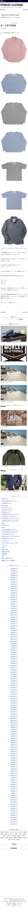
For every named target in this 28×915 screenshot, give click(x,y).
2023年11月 (13, 641)
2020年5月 (13, 733)
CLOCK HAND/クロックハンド (9, 501)
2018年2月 (13, 793)
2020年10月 (13, 722)
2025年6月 (13, 599)
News (3, 523)
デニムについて (5, 540)
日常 (3, 556)
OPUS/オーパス (5, 525)
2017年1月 (13, 821)
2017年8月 (13, 806)
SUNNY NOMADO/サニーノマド (10, 531)
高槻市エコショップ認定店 (8, 560)
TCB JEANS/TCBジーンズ (8, 534)
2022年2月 (13, 687)
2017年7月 (13, 808)
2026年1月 (13, 584)
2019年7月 (13, 755)
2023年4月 (13, 656)
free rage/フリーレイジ (7, 507)
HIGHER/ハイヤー (6, 512)
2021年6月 (13, 705)
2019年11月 (13, 747)
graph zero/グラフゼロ (7, 509)
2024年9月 (13, 619)
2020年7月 (13, 729)
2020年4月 (13, 736)
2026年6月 (13, 573)
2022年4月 (13, 683)
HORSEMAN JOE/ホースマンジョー (10, 514)
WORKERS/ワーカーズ (7, 538)
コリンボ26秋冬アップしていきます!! (9, 466)
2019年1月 (13, 769)
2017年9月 (13, 804)
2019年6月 (13, 758)
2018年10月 (13, 775)
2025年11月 (13, 588)
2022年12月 (13, 665)
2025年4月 (13, 603)
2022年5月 (13, 680)
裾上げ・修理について (7, 558)
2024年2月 (13, 634)
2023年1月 (13, 663)
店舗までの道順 (5, 551)
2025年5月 (13, 601)
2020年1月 (13, 742)
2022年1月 (13, 689)
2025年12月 (13, 586)
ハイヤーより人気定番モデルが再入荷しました (11, 342)
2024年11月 (13, 614)
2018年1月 (13, 795)
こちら (19, 904)
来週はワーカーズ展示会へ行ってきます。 (16, 405)
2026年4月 (13, 577)
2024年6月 (13, 625)
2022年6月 (13, 678)
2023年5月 (13, 654)
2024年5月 (13, 628)
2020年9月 (13, 725)
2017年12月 (13, 797)
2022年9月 (13, 672)
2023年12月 (13, 639)
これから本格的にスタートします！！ (9, 426)
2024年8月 (13, 621)
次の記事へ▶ (25, 9)
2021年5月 (13, 707)
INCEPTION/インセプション (8, 516)
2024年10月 (13, 617)
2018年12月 (13, 771)
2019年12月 (13, 744)
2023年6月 (13, 652)
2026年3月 (13, 579)
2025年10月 (13, 590)
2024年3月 (13, 632)
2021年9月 (13, 698)
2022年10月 (13, 669)
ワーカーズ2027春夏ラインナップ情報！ (15, 469)
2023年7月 (13, 650)
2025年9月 (13, 592)
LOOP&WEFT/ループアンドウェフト (11, 518)
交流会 (3, 547)
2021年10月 (13, 696)
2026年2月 (13, 581)
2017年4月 (13, 815)
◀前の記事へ (2, 9)
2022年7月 (13, 676)
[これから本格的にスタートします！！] (14, 410)
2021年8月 (13, 700)
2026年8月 (13, 568)
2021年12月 (13, 691)
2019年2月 (13, 766)
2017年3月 (13, 817)
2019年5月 (13, 760)
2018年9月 (13, 777)
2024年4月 (13, 630)
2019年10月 (13, 749)
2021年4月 (13, 709)
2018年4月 (13, 788)
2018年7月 (13, 782)
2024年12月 (13, 612)
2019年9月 (13, 751)
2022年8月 (13, 674)
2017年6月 (13, 810)
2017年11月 (13, 799)
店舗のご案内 (5, 549)
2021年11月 (13, 694)
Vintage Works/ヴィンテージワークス (10, 536)
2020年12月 (13, 718)
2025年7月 (13, 597)
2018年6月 (13, 784)
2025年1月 (13, 610)
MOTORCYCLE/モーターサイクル (10, 520)
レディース (4, 545)
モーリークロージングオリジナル (10, 542)
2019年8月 (13, 753)
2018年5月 (13, 786)
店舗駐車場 (4, 553)
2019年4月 (13, 762)
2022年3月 (13, 685)
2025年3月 (13, 606)
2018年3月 (13, 790)
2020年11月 (13, 720)
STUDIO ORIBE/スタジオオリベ (9, 529)
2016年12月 (13, 824)
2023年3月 (13, 658)
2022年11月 (13, 667)
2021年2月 (13, 713)
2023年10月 (13, 643)
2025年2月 (13, 608)
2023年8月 (13, 647)
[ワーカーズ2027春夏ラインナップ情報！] (3, 469)
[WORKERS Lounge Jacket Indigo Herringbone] (14, 475)
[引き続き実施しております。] (14, 366)
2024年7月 (13, 623)
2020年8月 (13, 727)
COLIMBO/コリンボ (6, 503)
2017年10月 (13, 802)
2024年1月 (13, 636)
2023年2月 (13, 661)
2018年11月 (13, 773)
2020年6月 (13, 731)
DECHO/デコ (5, 505)
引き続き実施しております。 (7, 381)
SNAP (3, 527)
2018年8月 (13, 779)
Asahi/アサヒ (5, 498)
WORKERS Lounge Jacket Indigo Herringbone (10, 491)
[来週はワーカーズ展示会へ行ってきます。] (3, 405)
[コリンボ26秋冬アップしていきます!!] (14, 450)
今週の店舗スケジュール (6, 362)
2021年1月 (13, 716)
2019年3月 (13, 764)
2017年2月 (13, 819)
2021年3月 (13, 711)
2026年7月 (13, 570)
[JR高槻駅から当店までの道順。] (14, 385)
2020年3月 (13, 738)
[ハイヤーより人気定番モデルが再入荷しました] (14, 326)
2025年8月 (13, 595)
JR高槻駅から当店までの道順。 (7, 401)
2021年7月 (13, 702)
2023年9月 (13, 645)
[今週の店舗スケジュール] (14, 346)
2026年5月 (13, 575)
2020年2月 (13, 740)
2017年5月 (13, 813)
